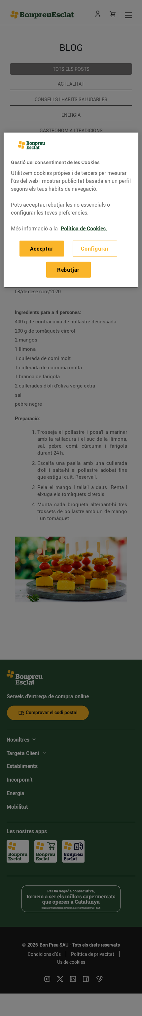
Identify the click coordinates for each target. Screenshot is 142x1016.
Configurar (95, 248)
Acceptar (41, 248)
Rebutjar (68, 269)
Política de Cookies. (84, 228)
